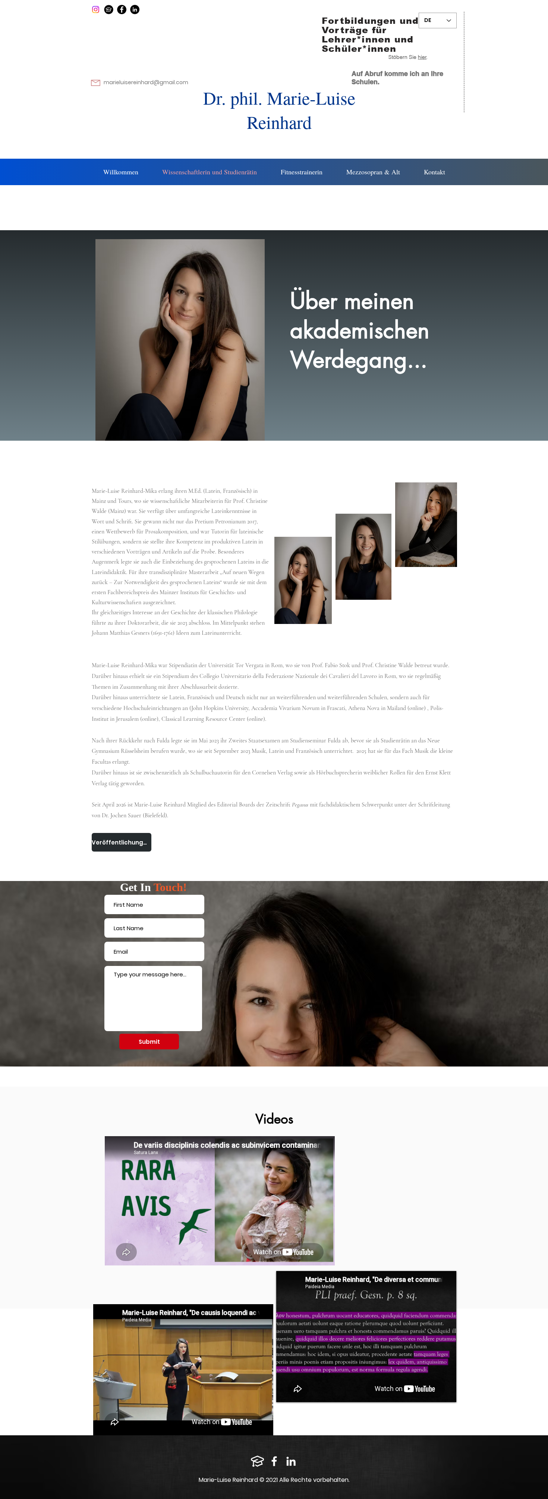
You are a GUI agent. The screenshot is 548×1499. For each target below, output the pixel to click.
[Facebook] (121, 9)
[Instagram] (95, 9)
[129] (257, 1461)
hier (422, 57)
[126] (108, 9)
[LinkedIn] (134, 9)
